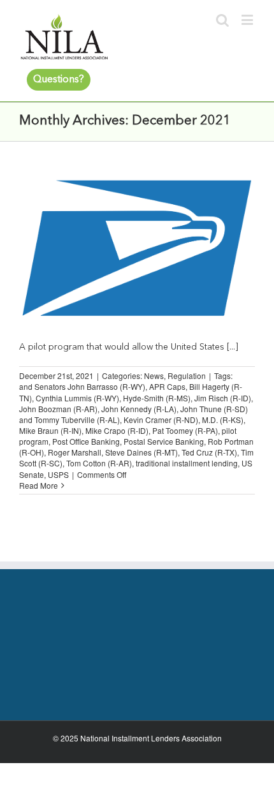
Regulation (187, 375)
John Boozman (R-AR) (58, 408)
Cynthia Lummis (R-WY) (77, 397)
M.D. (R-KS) (222, 419)
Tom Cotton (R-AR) (99, 462)
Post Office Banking (86, 441)
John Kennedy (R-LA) (139, 408)
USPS (58, 474)
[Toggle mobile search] (222, 19)
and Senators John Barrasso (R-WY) (82, 386)
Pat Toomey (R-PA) (185, 430)
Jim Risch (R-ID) (222, 397)
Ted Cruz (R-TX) (209, 452)
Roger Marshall (74, 452)
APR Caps (167, 386)
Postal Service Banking (164, 441)
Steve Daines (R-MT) (141, 452)
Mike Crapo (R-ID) (116, 430)
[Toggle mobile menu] (248, 19)
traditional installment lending (187, 462)
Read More (38, 485)
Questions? (58, 80)
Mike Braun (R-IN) (50, 430)
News (154, 375)
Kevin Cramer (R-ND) (161, 419)
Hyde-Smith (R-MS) (157, 397)
